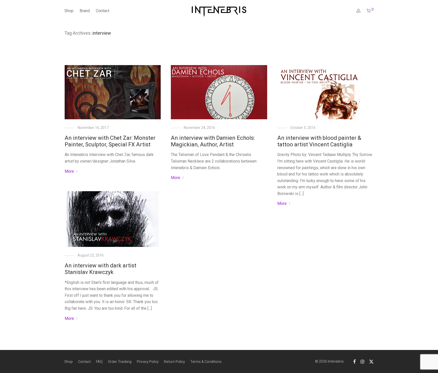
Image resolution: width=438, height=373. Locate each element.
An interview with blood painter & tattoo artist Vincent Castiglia (319, 141)
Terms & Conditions (206, 362)
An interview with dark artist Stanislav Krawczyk (100, 268)
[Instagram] (362, 361)
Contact (102, 10)
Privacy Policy (148, 362)
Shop (69, 10)
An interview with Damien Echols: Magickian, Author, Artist (213, 141)
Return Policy (174, 362)
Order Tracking (120, 362)
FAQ (99, 362)
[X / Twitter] (371, 361)
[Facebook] (354, 361)
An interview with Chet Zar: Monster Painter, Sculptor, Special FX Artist (110, 141)
